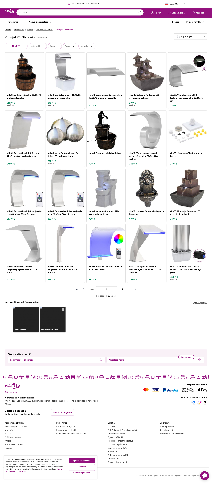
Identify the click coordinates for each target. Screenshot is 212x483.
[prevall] (77, 289)
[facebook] (193, 402)
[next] (129, 289)
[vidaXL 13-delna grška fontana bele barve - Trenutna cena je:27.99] (187, 130)
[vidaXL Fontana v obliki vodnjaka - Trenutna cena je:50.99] (106, 130)
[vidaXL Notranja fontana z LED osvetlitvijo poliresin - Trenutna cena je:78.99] (106, 188)
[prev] (83, 289)
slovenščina (174, 4)
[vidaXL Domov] (9, 11)
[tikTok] (205, 402)
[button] (83, 4)
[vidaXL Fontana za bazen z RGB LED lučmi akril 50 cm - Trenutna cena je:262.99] (106, 243)
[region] (50, 467)
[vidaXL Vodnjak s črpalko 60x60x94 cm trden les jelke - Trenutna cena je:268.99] (24, 72)
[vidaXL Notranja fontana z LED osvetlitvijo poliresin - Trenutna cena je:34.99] (187, 188)
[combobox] (80, 12)
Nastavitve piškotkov (117, 444)
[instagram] (199, 402)
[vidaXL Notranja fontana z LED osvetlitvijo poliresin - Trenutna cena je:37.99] (146, 72)
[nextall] (135, 289)
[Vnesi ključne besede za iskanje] (140, 12)
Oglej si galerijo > (200, 302)
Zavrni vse (82, 467)
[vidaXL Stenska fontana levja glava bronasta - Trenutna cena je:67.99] (146, 188)
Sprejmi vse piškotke (81, 461)
